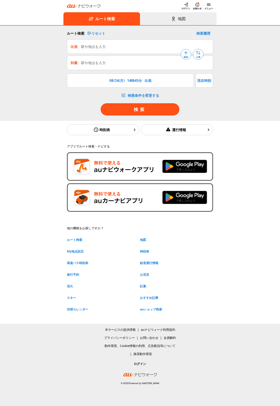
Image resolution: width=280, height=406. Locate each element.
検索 (140, 109)
